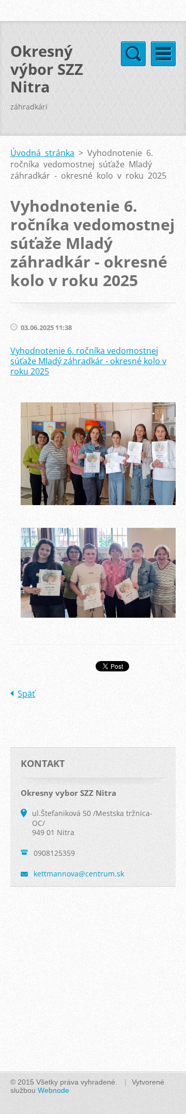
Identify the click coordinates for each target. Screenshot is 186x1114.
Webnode (53, 1090)
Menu (163, 53)
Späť (26, 693)
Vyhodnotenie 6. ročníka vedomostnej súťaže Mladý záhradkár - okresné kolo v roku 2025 (88, 361)
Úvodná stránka (42, 153)
